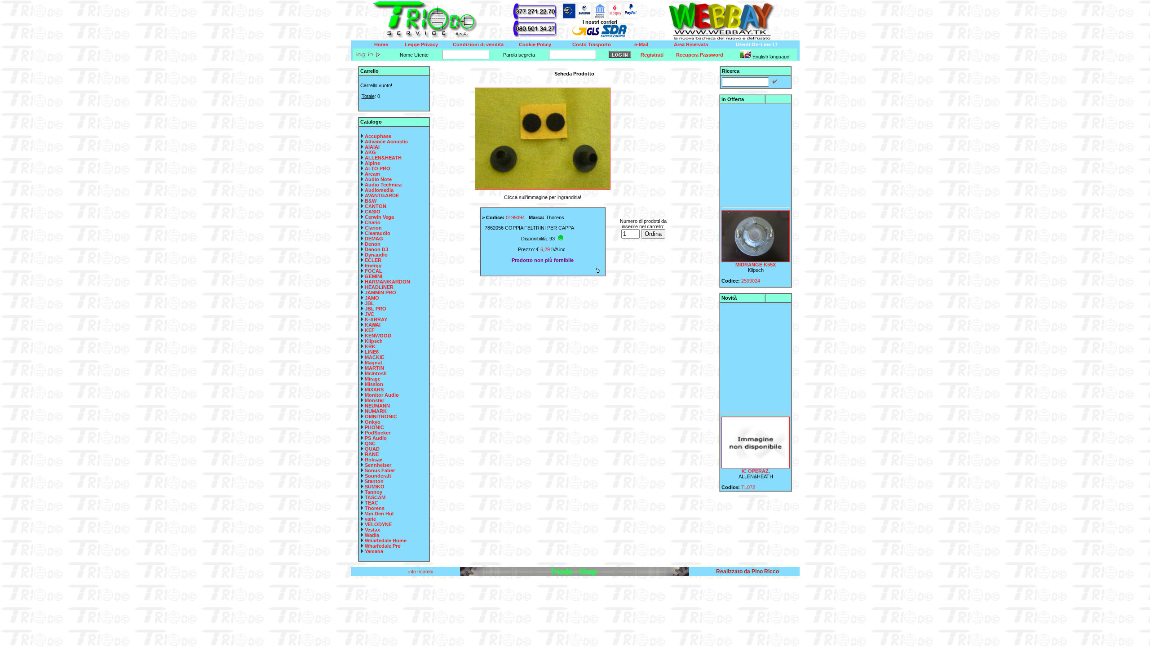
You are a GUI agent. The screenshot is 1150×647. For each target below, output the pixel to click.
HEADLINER (379, 287)
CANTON (375, 206)
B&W (370, 201)
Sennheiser (378, 465)
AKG (370, 152)
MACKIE (374, 357)
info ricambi (421, 571)
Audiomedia (379, 190)
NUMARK (376, 411)
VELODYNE (378, 524)
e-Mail (641, 44)
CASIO (372, 211)
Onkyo (372, 422)
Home (381, 44)
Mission (374, 384)
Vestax (372, 529)
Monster (374, 400)
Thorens (375, 508)
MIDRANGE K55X (755, 258)
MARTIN (374, 368)
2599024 (750, 274)
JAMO (372, 298)
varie (370, 519)
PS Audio (376, 438)
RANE (372, 454)
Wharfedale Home (386, 540)
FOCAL (373, 271)
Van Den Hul (379, 513)
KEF (370, 330)
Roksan (374, 459)
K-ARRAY (376, 319)
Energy (373, 265)
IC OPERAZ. (756, 464)
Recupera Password (699, 55)
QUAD (372, 449)
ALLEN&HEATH (383, 157)
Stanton (374, 481)
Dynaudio (376, 254)
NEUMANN (377, 405)
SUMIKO (375, 486)
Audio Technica (383, 184)
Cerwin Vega (379, 217)
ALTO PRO (377, 168)
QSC (370, 443)
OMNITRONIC (381, 416)
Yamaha (374, 551)
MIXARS (374, 389)
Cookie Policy (535, 44)
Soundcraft (378, 476)
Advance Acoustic (386, 141)
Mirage (372, 378)
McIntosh (376, 373)
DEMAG (374, 238)
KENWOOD (378, 335)
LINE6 (372, 352)
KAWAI (372, 325)
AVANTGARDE (382, 195)
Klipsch (374, 341)
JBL (369, 303)
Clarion (373, 227)
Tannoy (373, 492)
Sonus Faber (380, 470)
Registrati (652, 55)
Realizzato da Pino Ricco (747, 571)
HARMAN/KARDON (387, 281)
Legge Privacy (421, 44)
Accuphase (378, 136)
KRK (370, 346)
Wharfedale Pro (383, 546)
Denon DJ (376, 249)
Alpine (372, 163)
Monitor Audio (382, 395)
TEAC (371, 502)
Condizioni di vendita (478, 44)
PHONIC (374, 427)
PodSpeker (377, 432)
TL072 (748, 480)
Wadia (372, 535)
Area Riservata (691, 44)
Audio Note (378, 179)
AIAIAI (372, 147)
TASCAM (375, 497)
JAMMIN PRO (380, 292)
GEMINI (373, 276)
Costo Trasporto (591, 44)
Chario (372, 222)
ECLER (373, 260)
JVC (369, 314)
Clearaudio (377, 233)
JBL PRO (375, 308)
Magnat (373, 362)
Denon (372, 244)
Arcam (372, 174)
